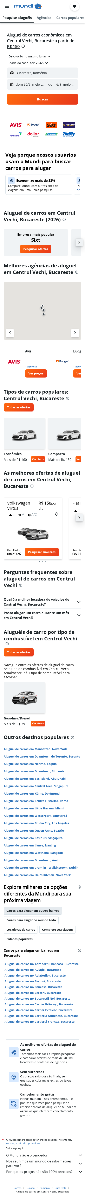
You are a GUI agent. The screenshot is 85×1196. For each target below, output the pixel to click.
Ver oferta (38, 459)
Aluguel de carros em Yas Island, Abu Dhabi (35, 779)
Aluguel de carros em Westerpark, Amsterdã (35, 816)
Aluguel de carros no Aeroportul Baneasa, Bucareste (42, 964)
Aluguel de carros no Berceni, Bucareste (33, 993)
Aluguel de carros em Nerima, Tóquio (30, 764)
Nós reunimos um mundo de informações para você (39, 1163)
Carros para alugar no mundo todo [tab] (31, 920)
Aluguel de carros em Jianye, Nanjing (30, 845)
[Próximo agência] (75, 333)
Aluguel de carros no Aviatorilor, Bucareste (35, 975)
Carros (17, 1188)
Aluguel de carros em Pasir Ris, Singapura (33, 838)
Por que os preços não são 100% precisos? (39, 1171)
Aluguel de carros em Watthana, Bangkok (33, 853)
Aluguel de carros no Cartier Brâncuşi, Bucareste (39, 1004)
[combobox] (29, 56)
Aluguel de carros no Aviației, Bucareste (33, 970)
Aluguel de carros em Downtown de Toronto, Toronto (42, 756)
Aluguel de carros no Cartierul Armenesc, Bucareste (41, 1016)
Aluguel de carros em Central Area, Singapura (36, 786)
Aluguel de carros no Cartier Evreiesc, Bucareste (38, 1010)
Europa (30, 1188)
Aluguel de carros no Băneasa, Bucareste (33, 987)
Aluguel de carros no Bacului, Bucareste (33, 981)
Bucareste (60, 1188)
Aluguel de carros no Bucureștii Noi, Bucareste (37, 998)
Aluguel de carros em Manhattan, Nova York (35, 749)
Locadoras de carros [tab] (20, 929)
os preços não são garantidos (23, 1143)
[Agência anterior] (10, 333)
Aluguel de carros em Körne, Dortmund (32, 793)
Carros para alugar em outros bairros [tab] (32, 911)
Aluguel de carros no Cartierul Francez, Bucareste (39, 1021)
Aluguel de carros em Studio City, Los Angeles (36, 823)
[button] (7, 6)
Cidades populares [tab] (19, 939)
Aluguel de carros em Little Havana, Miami (34, 808)
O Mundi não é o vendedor (27, 1155)
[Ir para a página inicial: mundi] (28, 6)
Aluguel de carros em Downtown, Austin (32, 860)
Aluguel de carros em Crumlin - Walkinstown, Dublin (41, 868)
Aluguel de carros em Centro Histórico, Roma (36, 801)
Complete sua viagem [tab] (57, 929)
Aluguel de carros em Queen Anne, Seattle (34, 830)
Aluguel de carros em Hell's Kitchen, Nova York (37, 875)
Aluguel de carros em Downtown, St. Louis (34, 771)
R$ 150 (13, 46)
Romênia (45, 1188)
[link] (35, 249)
